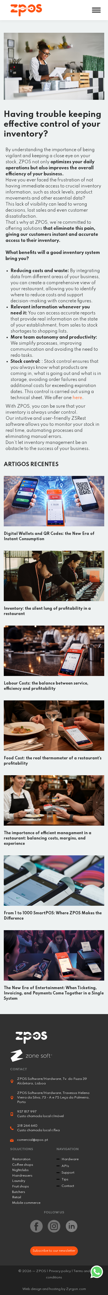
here (77, 398)
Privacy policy (60, 1271)
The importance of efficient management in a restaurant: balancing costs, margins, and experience (47, 838)
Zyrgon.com (76, 1289)
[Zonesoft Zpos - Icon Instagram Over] (54, 1226)
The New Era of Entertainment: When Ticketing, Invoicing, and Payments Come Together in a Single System (54, 993)
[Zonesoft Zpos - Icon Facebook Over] (36, 1226)
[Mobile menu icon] (96, 10)
